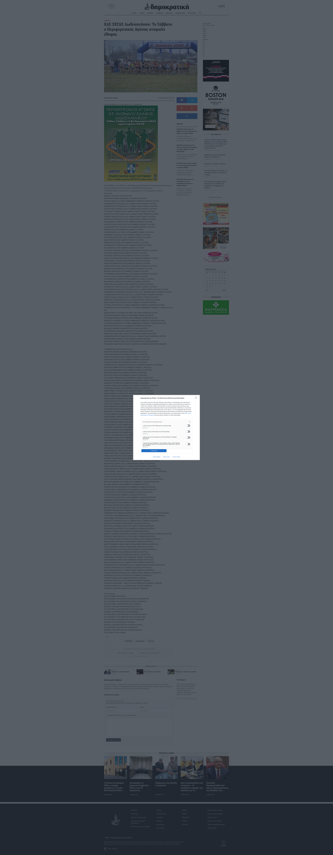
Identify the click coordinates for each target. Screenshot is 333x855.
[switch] (188, 425)
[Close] (196, 398)
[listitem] (166, 422)
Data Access (166, 457)
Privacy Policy (176, 457)
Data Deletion (156, 457)
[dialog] (166, 427)
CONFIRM (154, 450)
